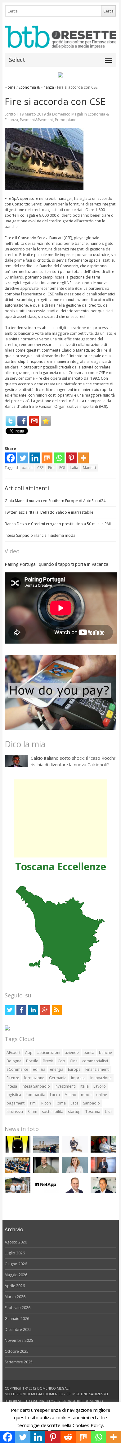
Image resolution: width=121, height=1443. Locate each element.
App (29, 1052)
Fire (51, 467)
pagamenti (16, 1103)
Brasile (32, 1061)
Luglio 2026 (15, 1253)
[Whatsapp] (59, 457)
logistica (14, 1094)
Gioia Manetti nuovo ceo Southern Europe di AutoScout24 (55, 500)
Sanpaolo (91, 1103)
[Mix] (47, 457)
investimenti (65, 1086)
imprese (78, 1077)
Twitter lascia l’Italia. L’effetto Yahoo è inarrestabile (49, 512)
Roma (61, 1103)
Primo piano (66, 119)
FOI (62, 467)
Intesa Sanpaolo (36, 1086)
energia (56, 1069)
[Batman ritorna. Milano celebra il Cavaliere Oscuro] (17, 1151)
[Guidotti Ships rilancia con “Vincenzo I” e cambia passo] (46, 1151)
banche (105, 1052)
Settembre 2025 (19, 1362)
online (101, 1094)
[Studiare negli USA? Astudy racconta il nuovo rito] (17, 1171)
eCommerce (17, 1069)
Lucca (55, 1094)
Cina (74, 1061)
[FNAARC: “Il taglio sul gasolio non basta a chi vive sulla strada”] (103, 1191)
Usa (108, 1111)
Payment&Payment (36, 119)
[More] (83, 457)
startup (74, 1111)
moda (86, 1094)
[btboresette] (61, 43)
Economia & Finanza (36, 87)
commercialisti (95, 1061)
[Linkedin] (34, 457)
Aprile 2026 (15, 1285)
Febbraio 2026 (17, 1307)
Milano (70, 1094)
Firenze (13, 1077)
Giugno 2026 (16, 1264)
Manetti (89, 467)
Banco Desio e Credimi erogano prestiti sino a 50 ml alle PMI (58, 523)
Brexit (48, 1061)
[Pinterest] (71, 457)
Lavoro (99, 1086)
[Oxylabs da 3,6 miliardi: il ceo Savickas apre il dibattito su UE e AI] (46, 1171)
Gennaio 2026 (17, 1318)
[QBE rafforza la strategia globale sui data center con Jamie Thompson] (74, 1191)
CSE (40, 467)
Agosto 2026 (16, 1242)
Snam (32, 1111)
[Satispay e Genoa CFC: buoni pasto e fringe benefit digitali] (74, 1171)
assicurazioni (48, 1052)
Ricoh (46, 1103)
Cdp (61, 1061)
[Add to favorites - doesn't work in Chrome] (46, 421)
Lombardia (35, 1094)
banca (27, 467)
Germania (57, 1077)
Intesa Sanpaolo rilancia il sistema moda (40, 535)
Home (10, 87)
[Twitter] (11, 421)
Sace (74, 1103)
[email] (34, 421)
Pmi (33, 1103)
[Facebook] (22, 421)
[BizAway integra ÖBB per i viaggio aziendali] (103, 1151)
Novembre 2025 (19, 1340)
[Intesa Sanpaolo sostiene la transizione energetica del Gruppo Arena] (103, 1171)
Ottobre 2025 (17, 1351)
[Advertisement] (60, 818)
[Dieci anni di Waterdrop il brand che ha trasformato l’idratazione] (17, 1191)
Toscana (92, 1111)
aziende (72, 1052)
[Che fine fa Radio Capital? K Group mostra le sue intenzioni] (74, 1151)
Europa (74, 1069)
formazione (34, 1077)
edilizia (39, 1069)
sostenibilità (52, 1111)
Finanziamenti (97, 1069)
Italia (74, 467)
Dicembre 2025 (18, 1329)
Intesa (12, 1086)
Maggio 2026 (16, 1274)
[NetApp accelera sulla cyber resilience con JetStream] (46, 1191)
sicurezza (15, 1111)
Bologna (14, 1061)
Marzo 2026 (15, 1296)
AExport (13, 1052)
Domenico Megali (67, 114)
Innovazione (101, 1077)
